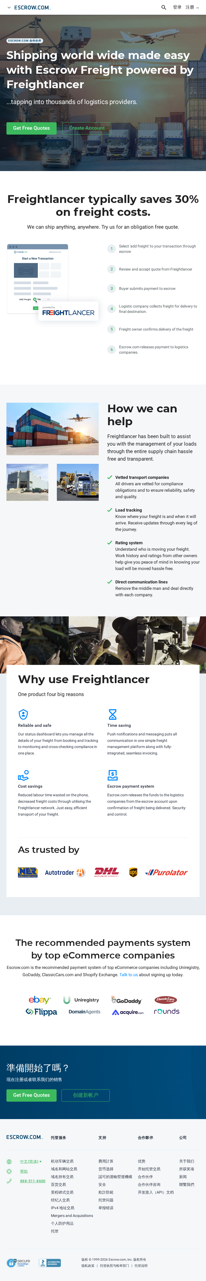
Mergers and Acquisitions (72, 1215)
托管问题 (105, 1200)
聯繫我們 (186, 1184)
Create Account (87, 128)
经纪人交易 (60, 1200)
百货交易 (58, 1184)
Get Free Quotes (31, 128)
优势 (141, 1161)
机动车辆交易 (62, 1161)
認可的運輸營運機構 (115, 1177)
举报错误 (105, 1208)
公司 (183, 1137)
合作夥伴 (145, 1137)
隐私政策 (88, 1266)
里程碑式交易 (62, 1192)
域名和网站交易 (64, 1169)
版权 (85, 1259)
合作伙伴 (145, 1177)
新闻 (183, 1177)
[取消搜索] (167, 7)
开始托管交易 (149, 1169)
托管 (54, 1231)
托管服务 (59, 1137)
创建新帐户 (85, 1095)
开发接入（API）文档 (156, 1192)
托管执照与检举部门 (114, 1266)
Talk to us (128, 974)
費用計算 (105, 1161)
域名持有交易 (62, 1177)
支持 (102, 1137)
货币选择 (105, 1169)
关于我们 (186, 1161)
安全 (102, 1184)
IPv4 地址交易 (62, 1208)
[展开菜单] (9, 7)
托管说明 (141, 1266)
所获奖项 (186, 1169)
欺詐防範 (105, 1192)
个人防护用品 (62, 1223)
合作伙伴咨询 (149, 1184)
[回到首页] (35, 7)
